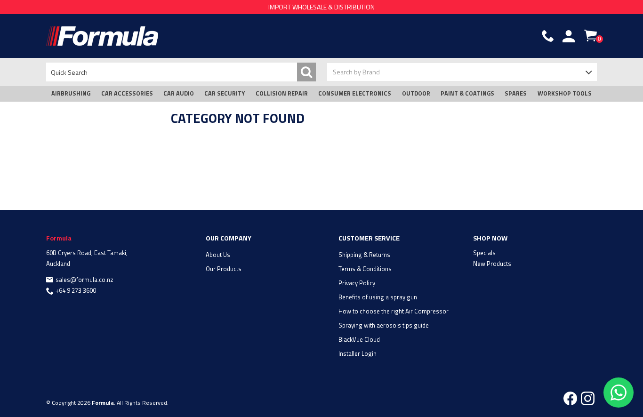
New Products (492, 263)
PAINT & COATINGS (467, 93)
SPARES (516, 93)
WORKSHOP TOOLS (565, 93)
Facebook (570, 398)
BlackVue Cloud (359, 339)
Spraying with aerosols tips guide (383, 325)
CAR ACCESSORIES (127, 93)
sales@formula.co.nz (84, 279)
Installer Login (357, 353)
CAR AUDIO (178, 93)
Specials (484, 252)
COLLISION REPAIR (282, 93)
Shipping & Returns (364, 254)
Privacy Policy (356, 283)
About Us (218, 254)
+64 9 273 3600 (76, 290)
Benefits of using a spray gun (377, 297)
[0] (590, 35)
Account (569, 36)
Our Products (223, 268)
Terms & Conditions (365, 268)
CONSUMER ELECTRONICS (354, 93)
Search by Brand (356, 72)
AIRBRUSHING (70, 93)
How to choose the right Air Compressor (393, 311)
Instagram (588, 398)
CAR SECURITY (224, 93)
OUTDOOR (416, 93)
